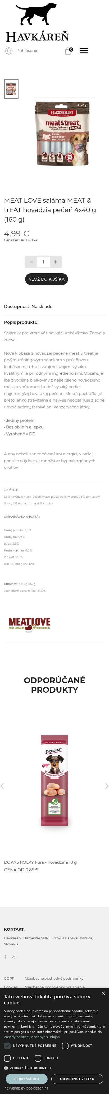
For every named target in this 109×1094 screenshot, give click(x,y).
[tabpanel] (64, 133)
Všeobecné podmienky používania (55, 987)
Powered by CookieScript (26, 1088)
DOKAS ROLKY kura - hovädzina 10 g (40, 862)
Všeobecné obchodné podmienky (54, 978)
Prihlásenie (27, 50)
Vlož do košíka (47, 279)
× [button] (103, 993)
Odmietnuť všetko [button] (77, 1079)
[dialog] (54, 1041)
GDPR (9, 978)
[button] (54, 1068)
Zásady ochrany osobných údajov (32, 1037)
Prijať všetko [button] (26, 1079)
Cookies (10, 987)
